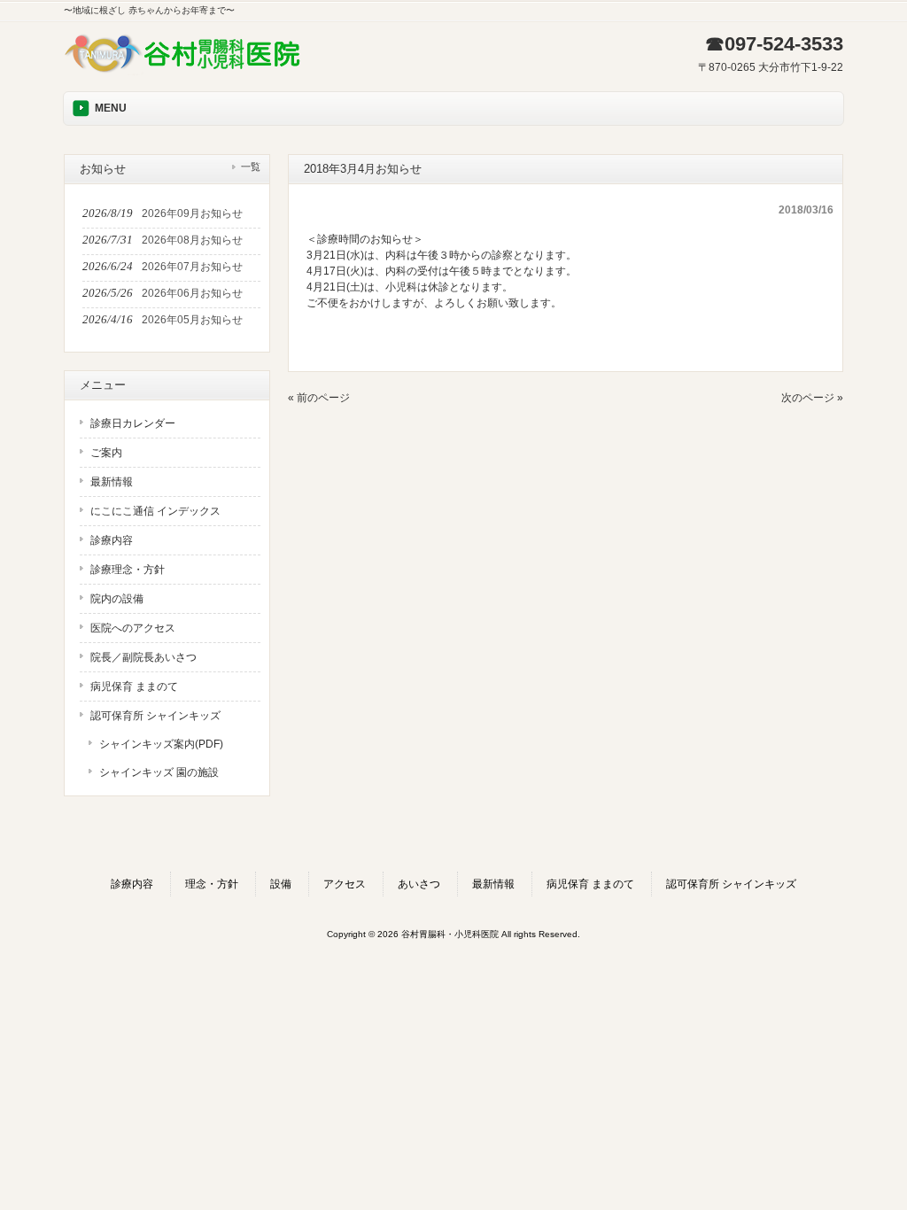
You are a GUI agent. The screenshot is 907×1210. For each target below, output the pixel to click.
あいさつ (419, 884)
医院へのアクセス (132, 628)
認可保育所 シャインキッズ (155, 716)
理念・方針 (211, 884)
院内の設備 (116, 599)
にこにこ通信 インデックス (155, 511)
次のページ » (812, 398)
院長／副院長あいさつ (143, 657)
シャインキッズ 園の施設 (159, 772)
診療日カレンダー (132, 423)
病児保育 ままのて (134, 686)
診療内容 (111, 540)
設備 (280, 884)
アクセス (344, 884)
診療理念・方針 (127, 569)
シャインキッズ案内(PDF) (161, 744)
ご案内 (106, 452)
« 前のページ (319, 398)
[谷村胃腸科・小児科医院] (183, 73)
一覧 (250, 166)
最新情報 (111, 482)
